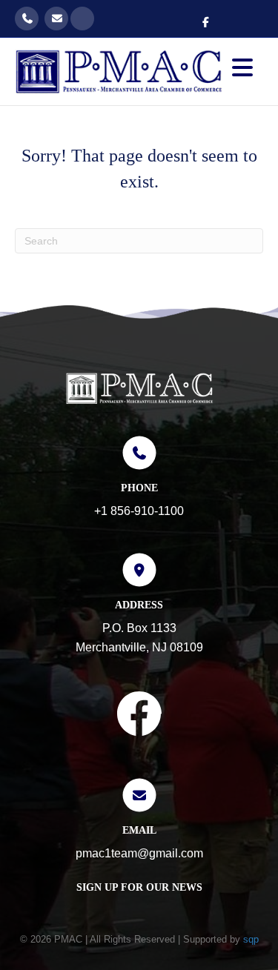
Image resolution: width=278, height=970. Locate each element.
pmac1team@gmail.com (56, 18)
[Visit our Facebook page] (139, 716)
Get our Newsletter (82, 18)
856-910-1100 (27, 18)
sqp (251, 939)
